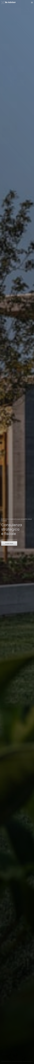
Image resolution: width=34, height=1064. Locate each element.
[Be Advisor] (8, 2)
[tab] (6, 1062)
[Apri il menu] (32, 2)
